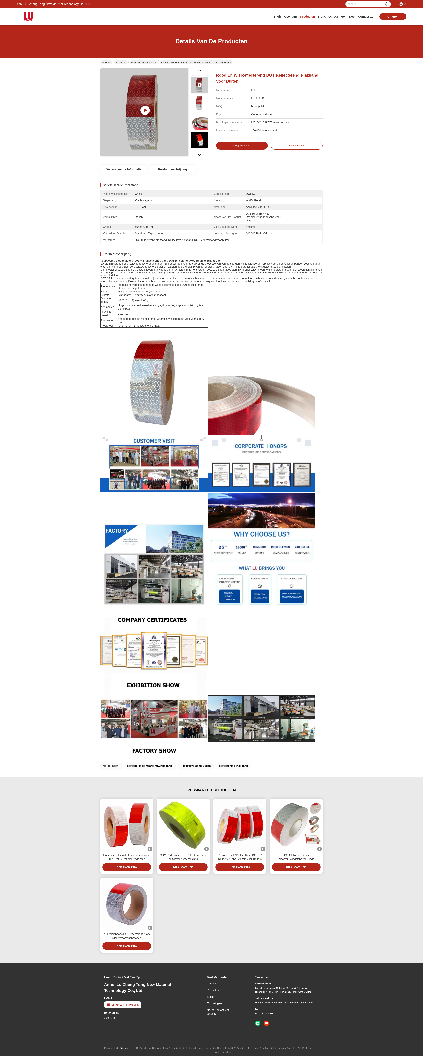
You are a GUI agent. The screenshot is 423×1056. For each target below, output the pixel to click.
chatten (393, 16)
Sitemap (124, 1048)
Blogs (210, 996)
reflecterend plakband (233, 766)
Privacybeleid (111, 1048)
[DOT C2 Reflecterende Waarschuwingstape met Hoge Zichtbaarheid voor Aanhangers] (296, 825)
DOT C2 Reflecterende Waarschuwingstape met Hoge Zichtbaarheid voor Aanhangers (296, 857)
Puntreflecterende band (143, 62)
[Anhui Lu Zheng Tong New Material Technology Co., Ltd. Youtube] (266, 1023)
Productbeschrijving (172, 169)
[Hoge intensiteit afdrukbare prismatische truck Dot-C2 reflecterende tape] (126, 825)
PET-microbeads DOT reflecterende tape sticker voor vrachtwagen (127, 936)
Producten (120, 62)
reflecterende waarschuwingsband (149, 766)
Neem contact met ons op (218, 1012)
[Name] (387, 4)
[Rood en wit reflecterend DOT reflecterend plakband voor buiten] (144, 112)
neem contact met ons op (361, 16)
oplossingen (337, 16)
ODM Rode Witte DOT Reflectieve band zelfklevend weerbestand (183, 857)
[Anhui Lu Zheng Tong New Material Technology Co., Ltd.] (35, 16)
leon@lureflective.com (125, 1004)
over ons (291, 16)
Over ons (212, 983)
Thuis (278, 16)
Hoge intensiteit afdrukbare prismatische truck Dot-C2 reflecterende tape (126, 857)
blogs (322, 16)
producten (307, 16)
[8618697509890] (258, 1023)
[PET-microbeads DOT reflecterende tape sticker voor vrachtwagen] (126, 904)
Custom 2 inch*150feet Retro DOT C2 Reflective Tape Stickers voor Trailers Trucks (240, 857)
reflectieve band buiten (195, 766)
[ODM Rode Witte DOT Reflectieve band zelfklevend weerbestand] (183, 825)
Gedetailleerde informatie (123, 169)
